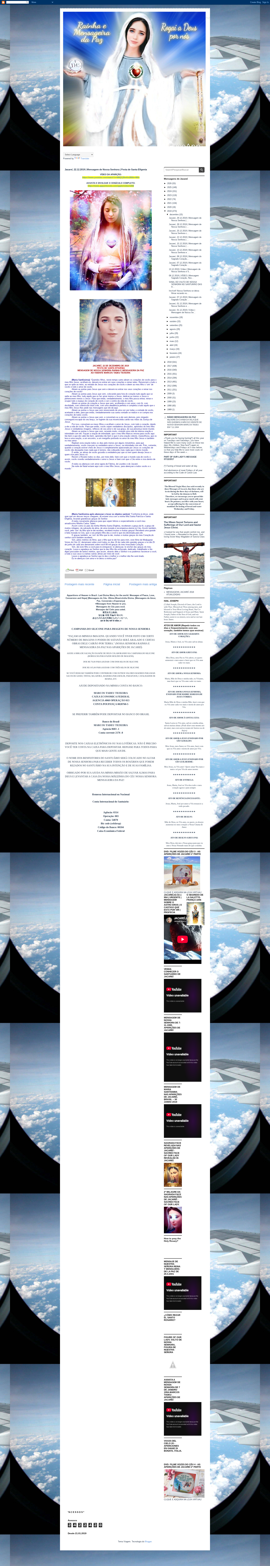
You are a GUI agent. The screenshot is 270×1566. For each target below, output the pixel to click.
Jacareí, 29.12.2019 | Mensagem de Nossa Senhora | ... (185, 219)
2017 (169, 366)
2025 (169, 187)
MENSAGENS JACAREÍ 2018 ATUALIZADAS (180, 593)
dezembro (174, 214)
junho (172, 337)
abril (172, 345)
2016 (169, 370)
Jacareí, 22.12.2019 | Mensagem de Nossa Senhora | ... (185, 238)
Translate (85, 158)
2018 (169, 362)
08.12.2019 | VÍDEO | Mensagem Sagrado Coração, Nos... (184, 276)
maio (172, 341)
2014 (169, 378)
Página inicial (111, 584)
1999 (169, 401)
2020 (169, 207)
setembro (174, 325)
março (173, 349)
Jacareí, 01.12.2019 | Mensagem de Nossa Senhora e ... (185, 304)
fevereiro (174, 353)
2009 (169, 393)
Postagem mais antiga (143, 584)
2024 (169, 191)
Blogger (148, 1541)
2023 (169, 195)
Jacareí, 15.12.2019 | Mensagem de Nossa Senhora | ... (185, 244)
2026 (169, 183)
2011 (169, 389)
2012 (169, 386)
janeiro (173, 357)
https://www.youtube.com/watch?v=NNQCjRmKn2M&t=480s (111, 177)
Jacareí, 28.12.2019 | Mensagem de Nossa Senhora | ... (185, 225)
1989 (169, 409)
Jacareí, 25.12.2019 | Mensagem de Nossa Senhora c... (185, 232)
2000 (169, 397)
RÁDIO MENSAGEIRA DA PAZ (181, 417)
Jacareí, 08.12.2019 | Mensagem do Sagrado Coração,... (185, 257)
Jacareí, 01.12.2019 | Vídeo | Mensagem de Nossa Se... (182, 311)
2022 (169, 199)
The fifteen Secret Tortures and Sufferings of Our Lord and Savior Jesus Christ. (182, 525)
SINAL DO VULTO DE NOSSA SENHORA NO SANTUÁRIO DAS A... (185, 284)
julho (172, 333)
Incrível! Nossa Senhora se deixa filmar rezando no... (184, 292)
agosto (173, 329)
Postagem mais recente (79, 584)
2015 (169, 374)
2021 (169, 203)
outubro (173, 321)
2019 (169, 211)
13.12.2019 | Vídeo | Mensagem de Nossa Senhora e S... (184, 270)
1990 (169, 405)
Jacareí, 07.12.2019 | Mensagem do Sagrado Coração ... (185, 264)
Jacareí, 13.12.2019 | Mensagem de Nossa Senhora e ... (185, 251)
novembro (174, 317)
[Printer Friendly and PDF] (80, 571)
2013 (169, 382)
